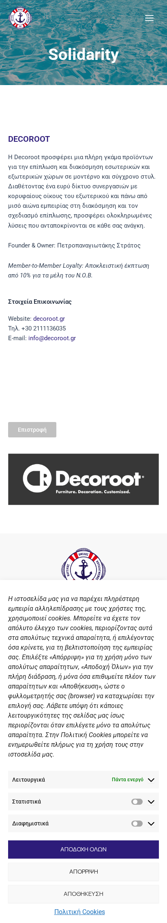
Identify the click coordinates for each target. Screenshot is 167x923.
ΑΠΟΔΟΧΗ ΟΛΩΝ (83, 849)
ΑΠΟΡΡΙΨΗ (83, 871)
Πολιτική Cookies (79, 912)
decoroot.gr (49, 318)
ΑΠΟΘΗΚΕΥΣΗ (83, 893)
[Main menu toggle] (149, 18)
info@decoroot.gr (52, 338)
